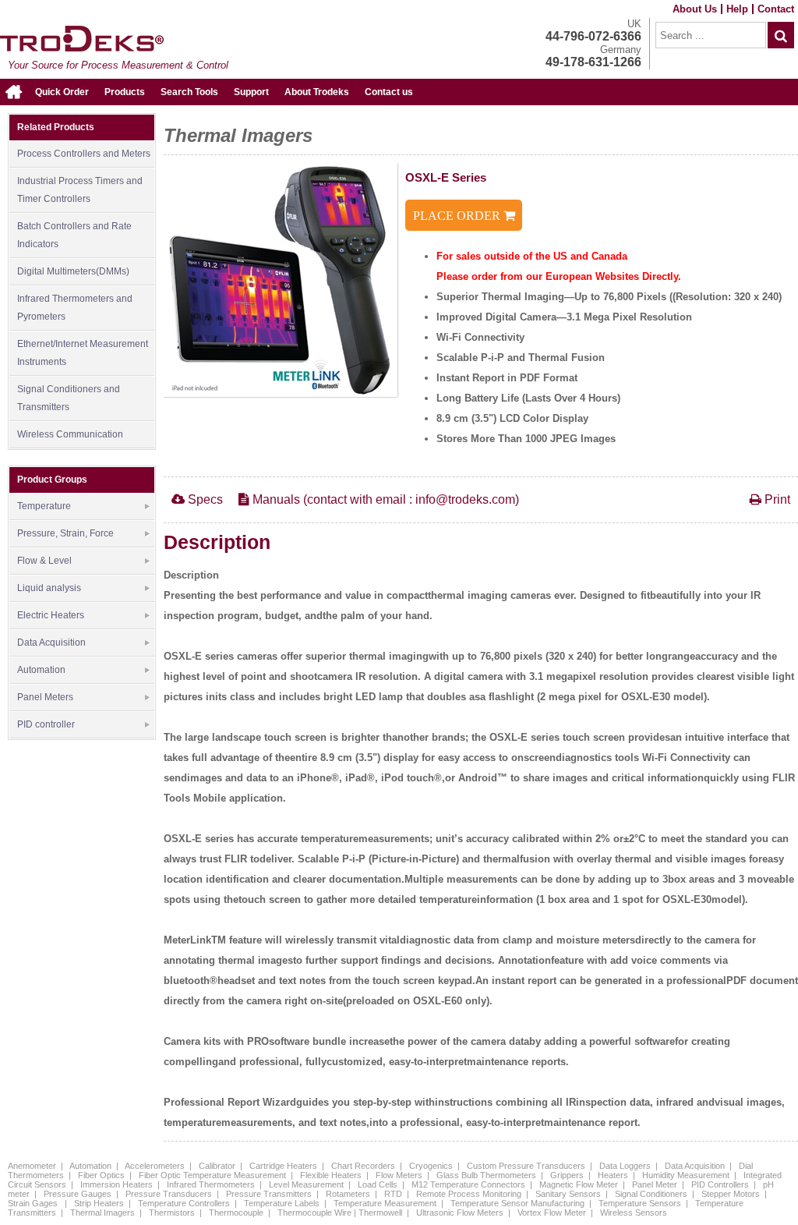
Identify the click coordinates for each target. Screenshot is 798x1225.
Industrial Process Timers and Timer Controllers (80, 189)
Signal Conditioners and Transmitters (68, 398)
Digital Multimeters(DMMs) (73, 271)
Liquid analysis (49, 587)
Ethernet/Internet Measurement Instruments (82, 352)
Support (251, 92)
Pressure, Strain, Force (65, 533)
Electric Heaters (50, 615)
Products (124, 92)
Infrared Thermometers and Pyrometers (74, 307)
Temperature (44, 506)
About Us (695, 9)
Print (775, 499)
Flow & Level (44, 560)
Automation (41, 669)
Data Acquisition (51, 642)
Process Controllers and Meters (83, 153)
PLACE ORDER (458, 215)
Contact (775, 9)
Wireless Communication (70, 434)
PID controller (46, 724)
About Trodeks (316, 92)
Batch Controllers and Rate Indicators (74, 235)
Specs (204, 499)
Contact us (389, 92)
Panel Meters (45, 697)
